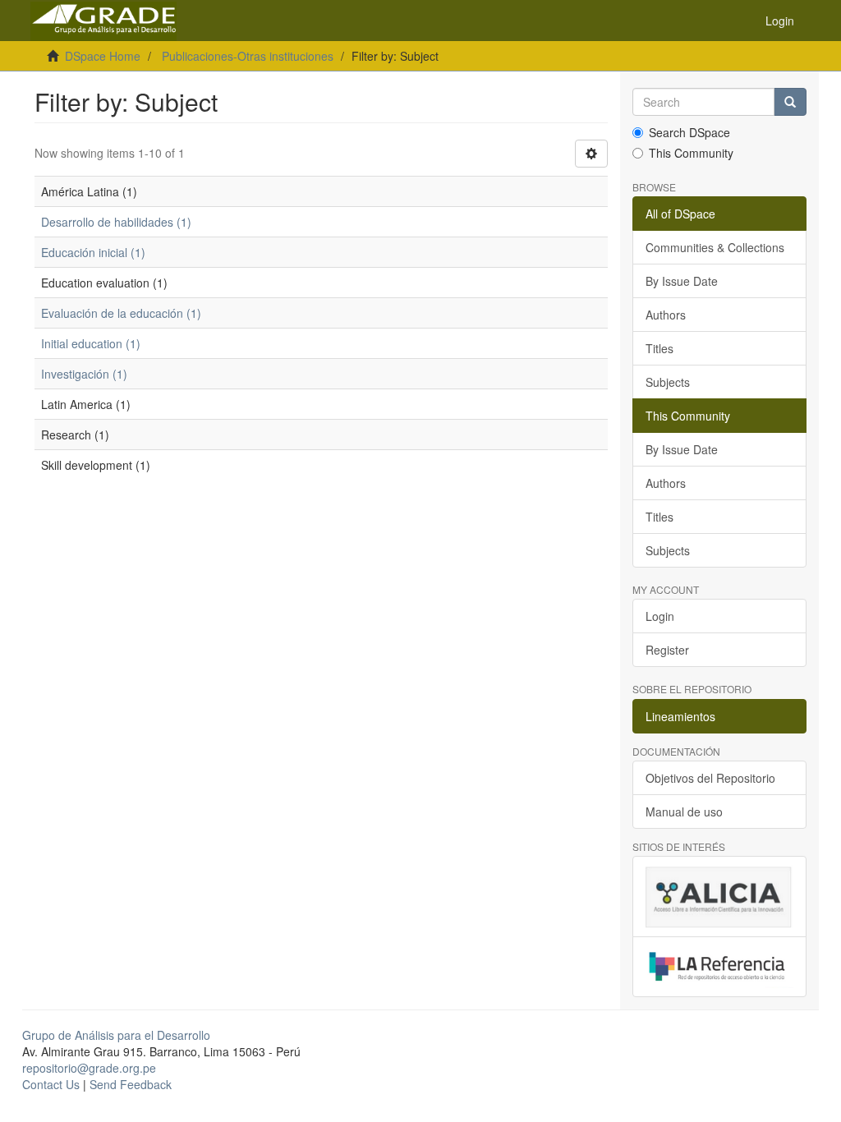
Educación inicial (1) (93, 252)
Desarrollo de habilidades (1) (116, 222)
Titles (659, 348)
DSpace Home (102, 56)
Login (660, 616)
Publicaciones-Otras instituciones (247, 56)
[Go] (790, 102)
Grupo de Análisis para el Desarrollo (116, 1035)
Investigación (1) (84, 374)
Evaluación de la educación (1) (121, 313)
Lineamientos (680, 716)
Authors (666, 314)
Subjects (668, 382)
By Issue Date (682, 281)
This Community (691, 153)
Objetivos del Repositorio (710, 778)
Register (667, 649)
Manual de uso (684, 811)
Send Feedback (131, 1084)
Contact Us (51, 1084)
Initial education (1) (90, 343)
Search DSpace (689, 132)
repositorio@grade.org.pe (89, 1068)
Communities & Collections (715, 247)
